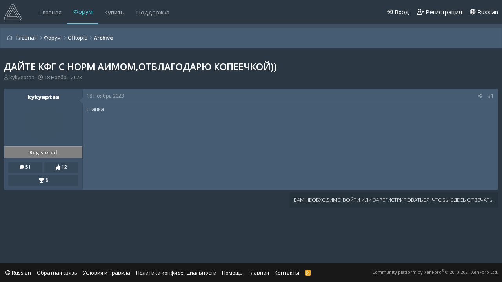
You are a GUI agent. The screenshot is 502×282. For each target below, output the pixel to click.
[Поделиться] (480, 96)
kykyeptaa (22, 77)
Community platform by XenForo (435, 272)
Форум (83, 11)
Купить (114, 12)
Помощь (232, 272)
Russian (487, 12)
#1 (491, 95)
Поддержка (152, 12)
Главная (50, 12)
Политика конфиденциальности (176, 272)
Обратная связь (57, 272)
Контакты (287, 272)
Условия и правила (106, 272)
